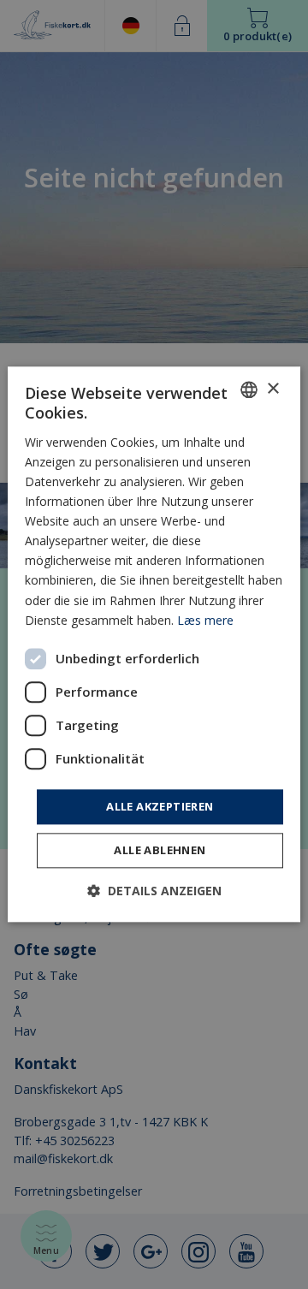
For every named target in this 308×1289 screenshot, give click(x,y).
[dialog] (154, 644)
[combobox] (249, 389)
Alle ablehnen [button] (159, 850)
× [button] (272, 389)
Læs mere (205, 620)
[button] (154, 891)
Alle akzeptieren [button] (159, 806)
